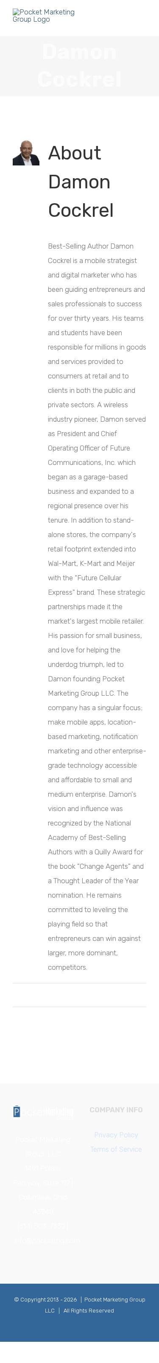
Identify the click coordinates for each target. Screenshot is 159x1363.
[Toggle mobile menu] (142, 23)
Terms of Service (116, 1149)
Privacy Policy (116, 1135)
